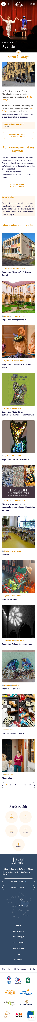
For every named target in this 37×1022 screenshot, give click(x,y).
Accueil (4, 42)
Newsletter (18, 948)
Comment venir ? (17, 887)
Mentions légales (20, 969)
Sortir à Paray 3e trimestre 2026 (17, 135)
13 (30, 785)
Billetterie (18, 942)
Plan (18, 925)
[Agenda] (31, 4)
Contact (18, 960)
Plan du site (6, 969)
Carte (32, 225)
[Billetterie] (34, 4)
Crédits (32, 969)
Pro (18, 954)
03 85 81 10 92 (17, 881)
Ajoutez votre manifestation (17, 185)
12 (25, 785)
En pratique (18, 937)
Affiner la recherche (10, 225)
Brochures (18, 931)
